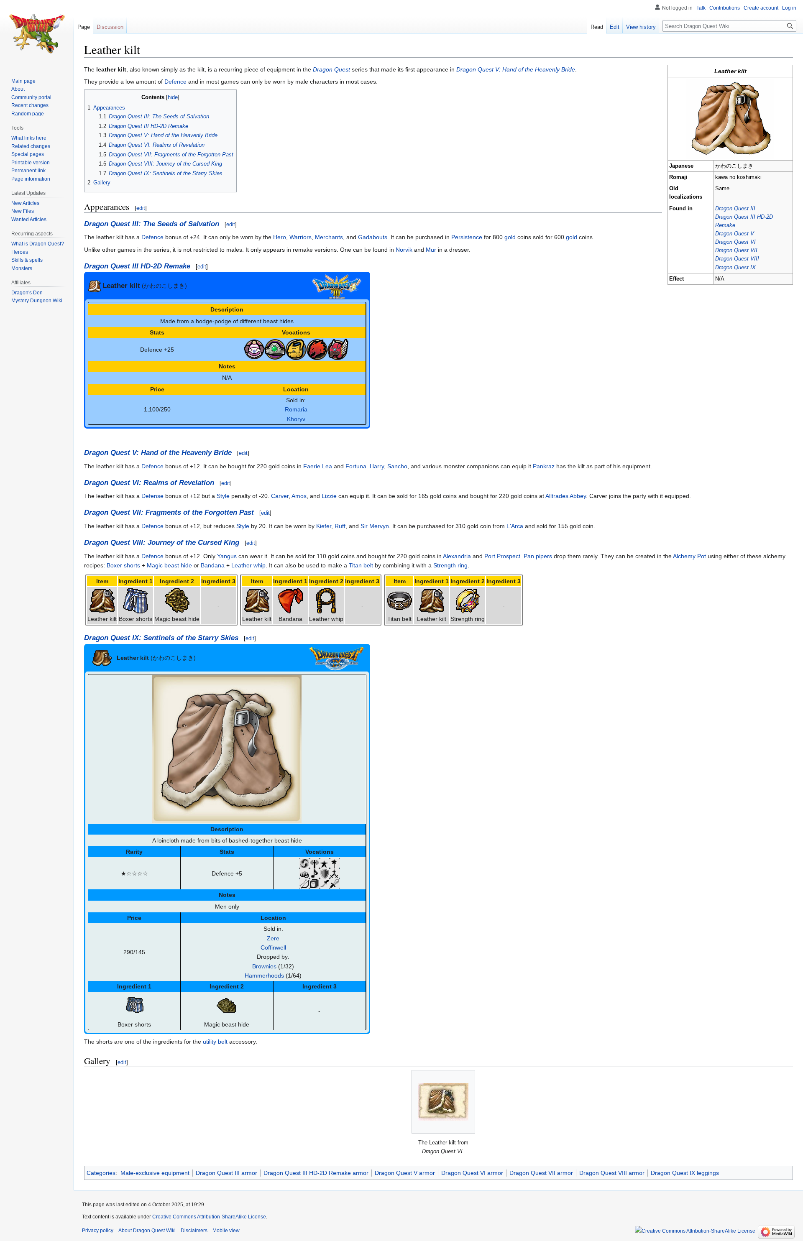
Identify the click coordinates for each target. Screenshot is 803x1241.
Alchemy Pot (689, 556)
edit (140, 208)
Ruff (340, 526)
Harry (377, 466)
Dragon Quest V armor (405, 1173)
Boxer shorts (123, 565)
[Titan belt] (399, 600)
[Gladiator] (314, 862)
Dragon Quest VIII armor (611, 1173)
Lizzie (329, 496)
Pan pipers (538, 556)
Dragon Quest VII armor (541, 1173)
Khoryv (296, 419)
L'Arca (514, 526)
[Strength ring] (467, 600)
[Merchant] (296, 348)
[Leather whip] (326, 600)
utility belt (215, 1041)
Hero (279, 237)
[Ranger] (304, 883)
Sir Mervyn (375, 526)
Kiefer (323, 526)
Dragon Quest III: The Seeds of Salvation (151, 224)
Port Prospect (502, 556)
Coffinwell (273, 947)
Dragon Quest (331, 69)
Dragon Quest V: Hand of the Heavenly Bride (515, 69)
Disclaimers (194, 1230)
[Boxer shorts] (135, 600)
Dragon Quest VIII (737, 259)
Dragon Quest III (735, 209)
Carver (280, 496)
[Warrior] (337, 348)
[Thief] (325, 883)
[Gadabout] (254, 348)
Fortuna (355, 466)
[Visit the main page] (36, 33)
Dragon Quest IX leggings (685, 1173)
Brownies (264, 966)
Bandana (213, 565)
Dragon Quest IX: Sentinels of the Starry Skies (161, 638)
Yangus (227, 556)
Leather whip (248, 565)
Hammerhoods (264, 975)
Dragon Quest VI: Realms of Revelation (149, 483)
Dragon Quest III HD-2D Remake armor (315, 1173)
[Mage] (335, 862)
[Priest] (335, 873)
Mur (431, 249)
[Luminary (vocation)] (325, 862)
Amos (299, 496)
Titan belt (361, 565)
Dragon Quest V (734, 234)
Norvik (404, 249)
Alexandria (457, 556)
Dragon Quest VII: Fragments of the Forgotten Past (169, 512)
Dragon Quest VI (735, 242)
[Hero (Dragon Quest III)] (275, 348)
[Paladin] (325, 873)
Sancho (397, 466)
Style (223, 496)
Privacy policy (97, 1230)
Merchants (329, 237)
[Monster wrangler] (317, 348)
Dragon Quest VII (736, 250)
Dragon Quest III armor (226, 1173)
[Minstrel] (314, 873)
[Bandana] (290, 600)
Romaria (296, 409)
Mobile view (226, 1230)
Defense (152, 496)
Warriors (300, 237)
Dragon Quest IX (735, 268)
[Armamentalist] (304, 862)
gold (510, 237)
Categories (101, 1173)
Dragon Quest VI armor (472, 1173)
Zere (273, 938)
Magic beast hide (169, 565)
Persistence (466, 237)
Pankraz (544, 466)
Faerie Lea (317, 466)
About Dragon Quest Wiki (147, 1230)
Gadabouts (372, 237)
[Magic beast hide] (177, 600)
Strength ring (450, 565)
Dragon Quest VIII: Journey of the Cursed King (161, 542)
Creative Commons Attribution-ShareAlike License (209, 1217)
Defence (175, 81)
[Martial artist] (304, 873)
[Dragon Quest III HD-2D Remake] (336, 286)
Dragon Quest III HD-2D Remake (137, 266)
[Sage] (314, 883)
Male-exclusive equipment (154, 1173)
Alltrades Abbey (565, 496)
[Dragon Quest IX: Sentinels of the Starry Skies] (336, 657)
